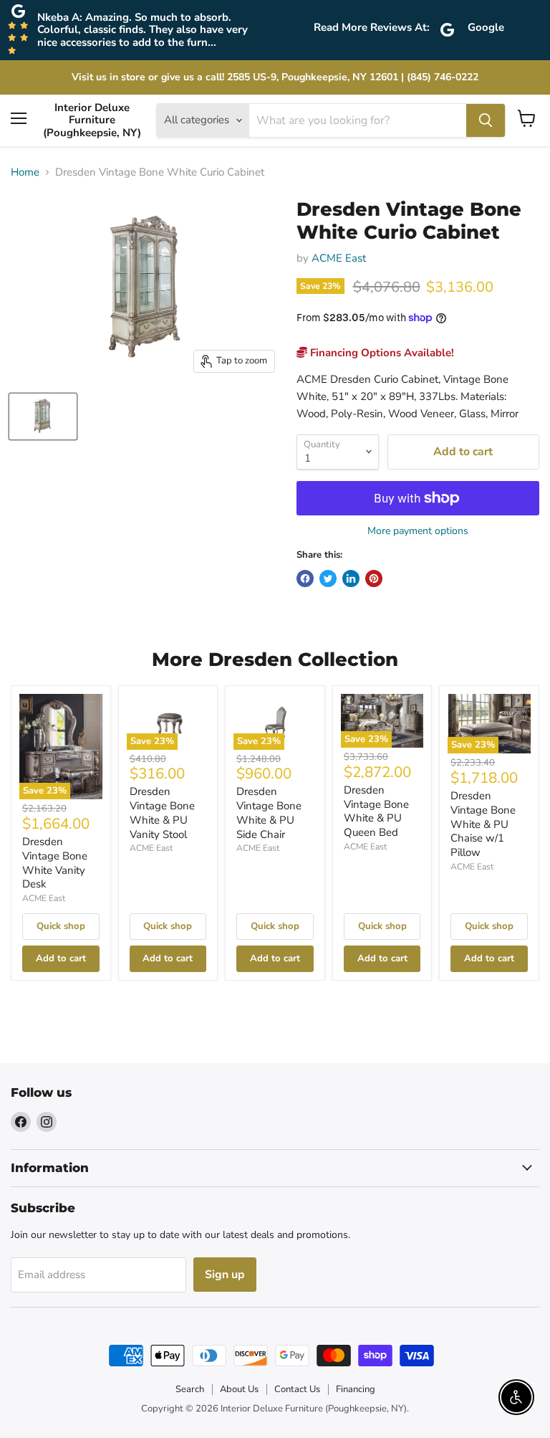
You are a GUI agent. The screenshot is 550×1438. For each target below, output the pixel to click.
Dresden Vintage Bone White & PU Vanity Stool (162, 812)
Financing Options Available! (380, 353)
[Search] (485, 120)
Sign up (225, 1274)
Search (189, 1389)
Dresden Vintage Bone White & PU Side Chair (268, 812)
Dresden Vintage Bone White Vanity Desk (54, 862)
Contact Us (297, 1389)
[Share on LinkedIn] (351, 578)
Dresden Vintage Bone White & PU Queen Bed (376, 811)
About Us (239, 1389)
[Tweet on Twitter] (328, 578)
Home (25, 172)
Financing (355, 1389)
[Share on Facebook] (305, 578)
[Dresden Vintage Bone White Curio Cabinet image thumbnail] (43, 416)
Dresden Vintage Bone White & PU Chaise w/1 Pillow (483, 824)
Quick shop (61, 926)
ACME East (339, 258)
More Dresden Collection (275, 659)
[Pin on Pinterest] (373, 578)
